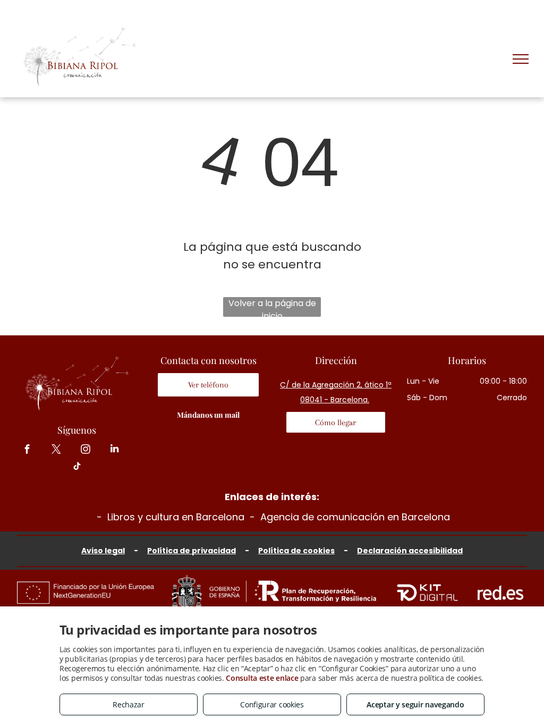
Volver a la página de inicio (272, 307)
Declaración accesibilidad (410, 550)
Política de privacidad (191, 550)
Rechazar (128, 704)
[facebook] (27, 450)
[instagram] (85, 450)
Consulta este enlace (262, 678)
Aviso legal (103, 550)
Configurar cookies (272, 704)
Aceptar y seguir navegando (415, 704)
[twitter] (56, 450)
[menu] (520, 59)
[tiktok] (77, 467)
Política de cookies (296, 550)
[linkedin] (114, 450)
